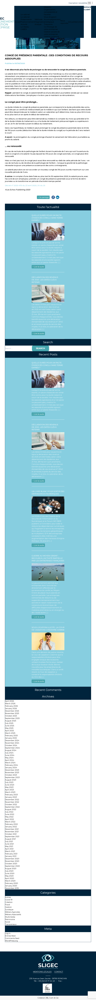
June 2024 (9, 755)
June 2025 (9, 726)
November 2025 (12, 713)
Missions (47, 7)
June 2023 (9, 785)
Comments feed (12, 938)
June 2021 (9, 844)
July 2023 (9, 782)
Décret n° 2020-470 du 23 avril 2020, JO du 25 (25, 185)
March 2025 (10, 733)
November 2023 (12, 772)
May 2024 (9, 758)
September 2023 (12, 777)
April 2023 (9, 790)
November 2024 (12, 743)
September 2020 (12, 866)
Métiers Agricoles (12, 912)
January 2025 (11, 738)
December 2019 (12, 888)
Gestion (8, 907)
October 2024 (11, 745)
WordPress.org (11, 941)
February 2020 (11, 883)
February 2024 (11, 765)
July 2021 (9, 841)
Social (7, 922)
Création (9, 902)
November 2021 (12, 831)
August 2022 (10, 809)
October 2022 (11, 804)
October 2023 (11, 775)
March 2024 (10, 762)
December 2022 (12, 799)
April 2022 (9, 819)
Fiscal (7, 904)
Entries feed (10, 936)
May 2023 (9, 787)
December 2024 (12, 740)
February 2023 (11, 795)
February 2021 (11, 854)
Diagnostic (39, 22)
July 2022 (9, 812)
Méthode (38, 19)
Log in (7, 933)
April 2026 (9, 701)
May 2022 (9, 817)
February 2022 (11, 824)
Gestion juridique (51, 37)
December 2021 (12, 829)
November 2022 (12, 802)
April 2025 (9, 730)
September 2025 (12, 718)
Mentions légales (42, 972)
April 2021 (9, 849)
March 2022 (10, 822)
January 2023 (11, 797)
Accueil (17, 22)
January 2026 (11, 708)
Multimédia (10, 917)
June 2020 (9, 873)
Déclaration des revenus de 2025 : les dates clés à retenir (45, 279)
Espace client (87, 8)
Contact (80, 22)
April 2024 (9, 760)
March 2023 (10, 792)
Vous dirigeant (50, 17)
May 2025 (9, 728)
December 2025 (12, 711)
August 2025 (10, 721)
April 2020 (9, 878)
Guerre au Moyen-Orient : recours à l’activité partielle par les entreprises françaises (48, 558)
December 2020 (12, 859)
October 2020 (11, 863)
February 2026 (11, 706)
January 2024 (11, 767)
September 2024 (12, 748)
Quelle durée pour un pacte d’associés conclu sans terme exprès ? (47, 217)
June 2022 (9, 814)
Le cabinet (25, 14)
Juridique (9, 909)
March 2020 (10, 881)
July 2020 (9, 871)
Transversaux (11, 924)
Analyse (38, 24)
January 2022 (11, 827)
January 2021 (10, 856)
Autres (8, 897)
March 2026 (10, 703)
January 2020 (11, 886)
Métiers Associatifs (13, 914)
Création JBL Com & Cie (48, 998)
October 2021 (11, 834)
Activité (24, 24)
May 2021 (9, 846)
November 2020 (12, 861)
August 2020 (10, 868)
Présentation (26, 19)
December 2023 (12, 770)
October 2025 (11, 716)
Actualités (72, 22)
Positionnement (28, 22)
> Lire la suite (38, 267)
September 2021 (12, 836)
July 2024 (9, 753)
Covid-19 (8, 900)
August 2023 (10, 780)
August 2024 (10, 750)
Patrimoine (10, 919)
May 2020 (9, 876)
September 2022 (12, 807)
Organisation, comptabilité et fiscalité (50, 12)
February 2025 (11, 735)
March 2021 (10, 851)
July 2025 (9, 723)
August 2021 (10, 839)
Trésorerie (48, 24)
